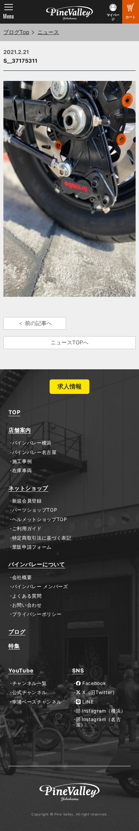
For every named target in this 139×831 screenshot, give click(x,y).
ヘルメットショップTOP (39, 519)
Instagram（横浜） (103, 711)
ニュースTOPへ (69, 342)
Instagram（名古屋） (98, 722)
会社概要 (22, 577)
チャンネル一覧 (29, 683)
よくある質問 (27, 596)
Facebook (93, 683)
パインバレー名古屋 (34, 452)
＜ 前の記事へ (35, 323)
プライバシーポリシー (37, 614)
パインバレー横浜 (32, 443)
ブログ (16, 632)
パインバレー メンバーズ (40, 586)
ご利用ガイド (27, 528)
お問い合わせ (27, 605)
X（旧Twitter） (99, 692)
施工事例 (22, 461)
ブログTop (16, 32)
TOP (14, 412)
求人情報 (69, 386)
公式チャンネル (29, 692)
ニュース (48, 32)
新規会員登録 (27, 501)
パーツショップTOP (34, 510)
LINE (87, 702)
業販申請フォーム (32, 547)
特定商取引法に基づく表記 (42, 538)
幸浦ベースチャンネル (37, 702)
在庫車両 (22, 470)
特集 (14, 646)
